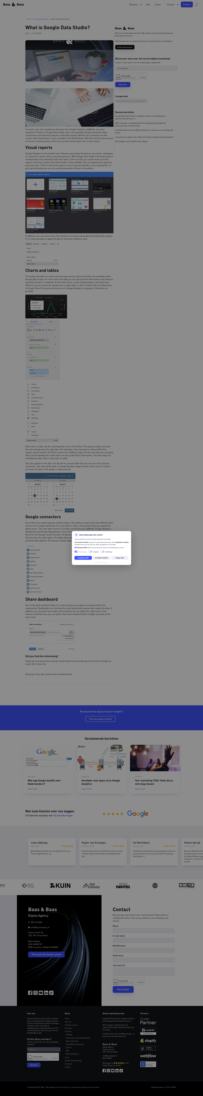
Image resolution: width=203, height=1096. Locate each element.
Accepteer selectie (101, 558)
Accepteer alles (83, 558)
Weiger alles (120, 558)
